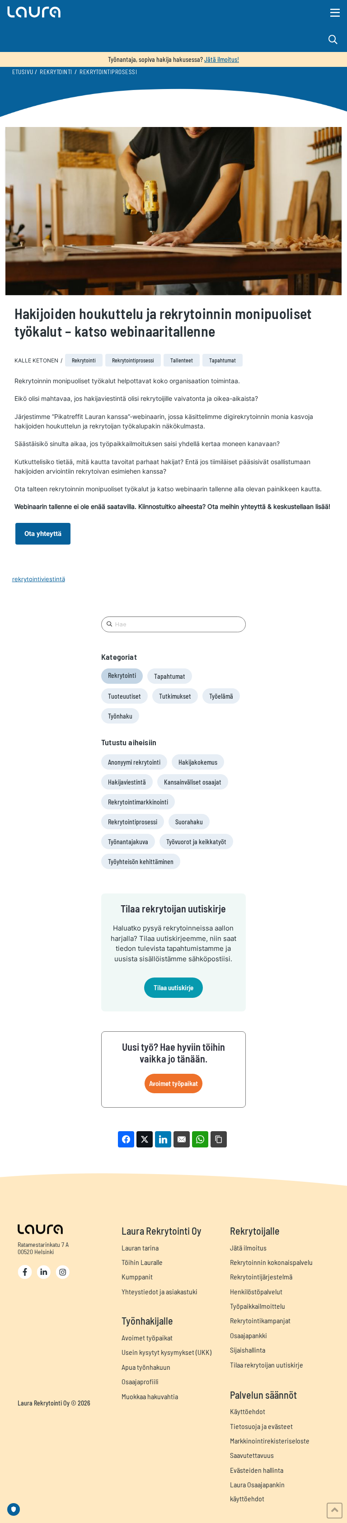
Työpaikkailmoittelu (257, 1306)
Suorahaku (189, 822)
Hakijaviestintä (127, 782)
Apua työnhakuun (146, 1367)
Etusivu (22, 71)
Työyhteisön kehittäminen (141, 861)
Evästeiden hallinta (256, 1470)
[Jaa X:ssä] (144, 1139)
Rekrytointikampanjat (260, 1320)
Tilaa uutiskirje (173, 987)
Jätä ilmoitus (248, 1247)
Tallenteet (181, 360)
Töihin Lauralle (142, 1262)
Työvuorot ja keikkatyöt (196, 842)
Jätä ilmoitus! (221, 59)
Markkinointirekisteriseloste (269, 1440)
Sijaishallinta (247, 1349)
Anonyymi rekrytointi (134, 762)
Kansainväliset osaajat (192, 782)
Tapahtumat (222, 360)
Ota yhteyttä (42, 534)
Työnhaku (120, 716)
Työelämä (221, 696)
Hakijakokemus (197, 762)
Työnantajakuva (128, 842)
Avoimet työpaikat (173, 1083)
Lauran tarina (140, 1247)
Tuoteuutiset (124, 696)
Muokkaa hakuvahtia (150, 1396)
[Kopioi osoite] (219, 1139)
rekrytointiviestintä (38, 579)
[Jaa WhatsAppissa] (200, 1139)
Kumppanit (137, 1276)
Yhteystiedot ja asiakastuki (159, 1291)
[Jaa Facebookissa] (126, 1139)
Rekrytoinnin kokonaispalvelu (271, 1262)
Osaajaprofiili (140, 1381)
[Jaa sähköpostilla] (182, 1139)
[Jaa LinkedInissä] (163, 1139)
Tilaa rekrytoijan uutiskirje (266, 1364)
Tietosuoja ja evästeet (261, 1426)
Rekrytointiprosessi (108, 71)
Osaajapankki (248, 1335)
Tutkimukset (175, 696)
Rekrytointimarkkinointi (138, 802)
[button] (121, 12)
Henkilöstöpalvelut (256, 1291)
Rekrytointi (56, 71)
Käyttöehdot (247, 1411)
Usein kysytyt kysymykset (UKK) (166, 1352)
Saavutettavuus (252, 1455)
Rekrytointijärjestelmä (261, 1276)
